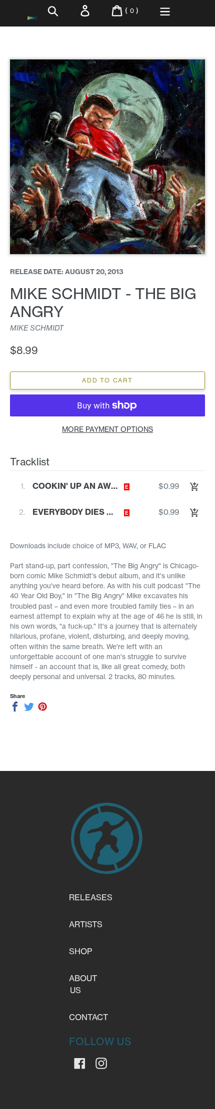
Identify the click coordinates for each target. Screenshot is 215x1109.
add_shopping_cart (195, 487)
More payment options (107, 429)
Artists (85, 924)
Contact (88, 1017)
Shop (80, 951)
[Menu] (165, 10)
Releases (90, 897)
